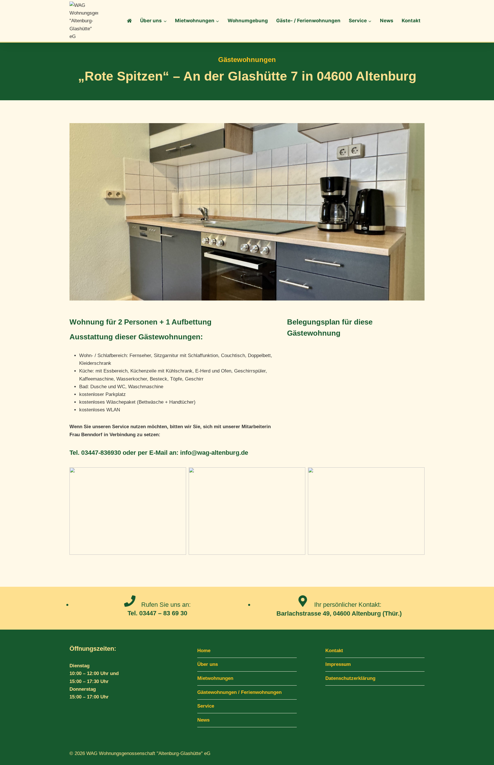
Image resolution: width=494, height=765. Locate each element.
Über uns (207, 664)
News (386, 20)
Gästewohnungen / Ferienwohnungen (239, 692)
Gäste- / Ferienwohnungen (308, 20)
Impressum (338, 664)
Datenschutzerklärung (350, 678)
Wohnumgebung (248, 20)
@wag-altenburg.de (219, 452)
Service (205, 706)
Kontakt (411, 20)
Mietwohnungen (215, 678)
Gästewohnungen (247, 59)
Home (203, 650)
